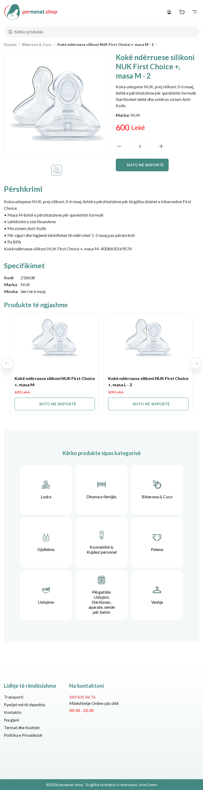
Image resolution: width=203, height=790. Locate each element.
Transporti (13, 696)
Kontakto (12, 712)
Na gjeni (11, 719)
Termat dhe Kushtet (22, 727)
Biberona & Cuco (37, 44)
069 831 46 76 (82, 696)
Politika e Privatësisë (23, 735)
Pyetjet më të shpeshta (24, 704)
